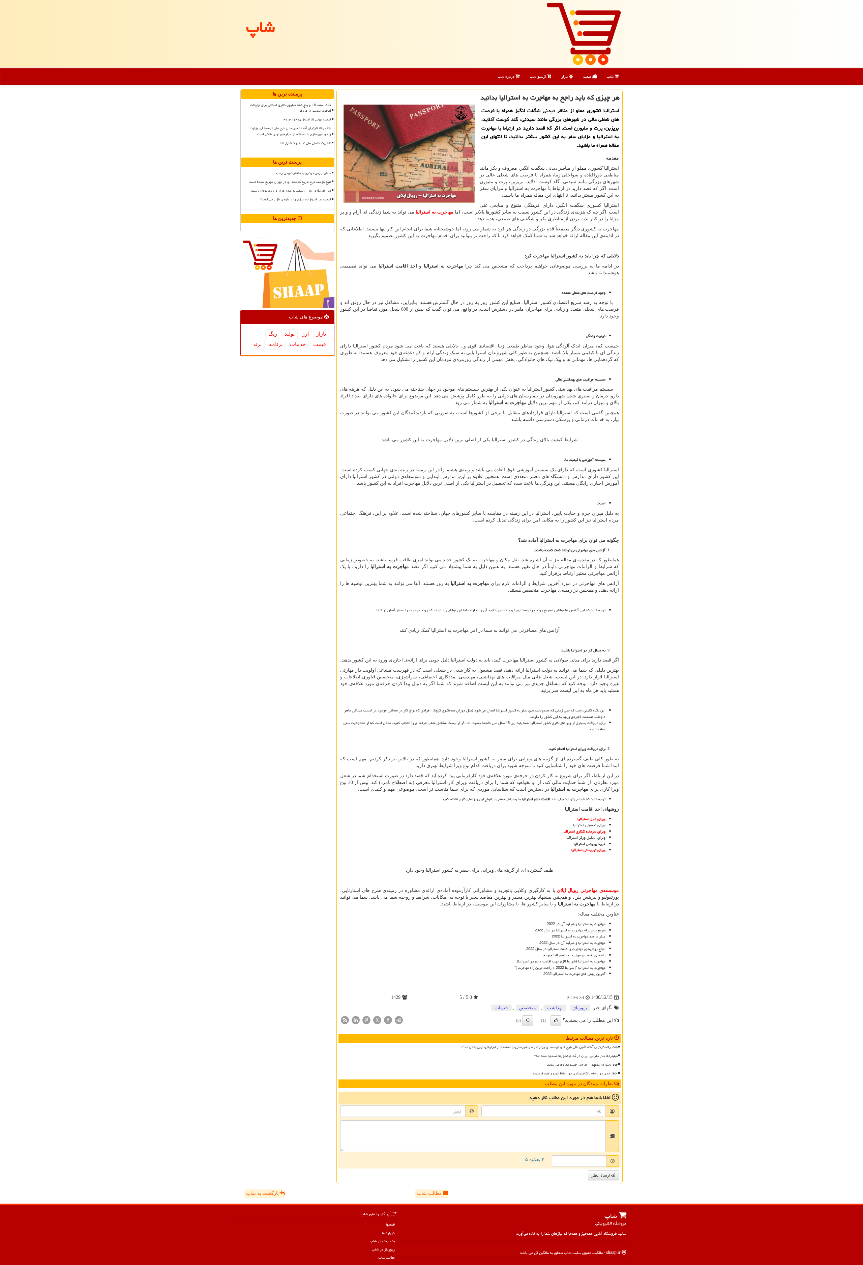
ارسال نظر (601, 1175)
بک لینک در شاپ (382, 1240)
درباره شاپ (506, 76)
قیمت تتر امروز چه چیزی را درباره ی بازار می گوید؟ (295, 199)
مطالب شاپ (430, 1193)
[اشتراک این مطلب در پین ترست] (366, 1019)
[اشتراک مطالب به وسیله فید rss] (345, 1019)
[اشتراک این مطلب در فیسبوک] (388, 1019)
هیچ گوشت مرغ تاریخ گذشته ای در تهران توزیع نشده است (290, 181)
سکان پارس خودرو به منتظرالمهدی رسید (303, 173)
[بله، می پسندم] (555, 1020)
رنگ (272, 334)
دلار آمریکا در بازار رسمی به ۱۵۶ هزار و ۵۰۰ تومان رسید (291, 190)
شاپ (611, 76)
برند (257, 344)
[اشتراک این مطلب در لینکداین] (355, 1019)
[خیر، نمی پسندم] (527, 1020)
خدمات (501, 1007)
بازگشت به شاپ (263, 1193)
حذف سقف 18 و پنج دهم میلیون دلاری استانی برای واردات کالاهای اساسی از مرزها (290, 108)
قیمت (587, 76)
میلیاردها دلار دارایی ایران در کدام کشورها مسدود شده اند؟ (576, 1055)
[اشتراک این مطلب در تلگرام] (399, 1019)
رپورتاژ (580, 1007)
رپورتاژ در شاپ (383, 1249)
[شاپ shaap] (584, 33)
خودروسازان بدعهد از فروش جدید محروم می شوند (582, 1064)
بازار (565, 76)
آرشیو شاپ (538, 76)
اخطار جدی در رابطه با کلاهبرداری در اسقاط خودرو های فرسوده (575, 1073)
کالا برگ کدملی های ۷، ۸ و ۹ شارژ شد (305, 143)
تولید (290, 334)
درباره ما (388, 1232)
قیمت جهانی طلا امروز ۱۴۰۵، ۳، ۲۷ (307, 119)
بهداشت (555, 1007)
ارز (305, 334)
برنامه (275, 344)
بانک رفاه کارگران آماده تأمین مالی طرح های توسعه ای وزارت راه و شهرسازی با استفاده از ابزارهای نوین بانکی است (540, 1047)
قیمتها (390, 1224)
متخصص (527, 1007)
